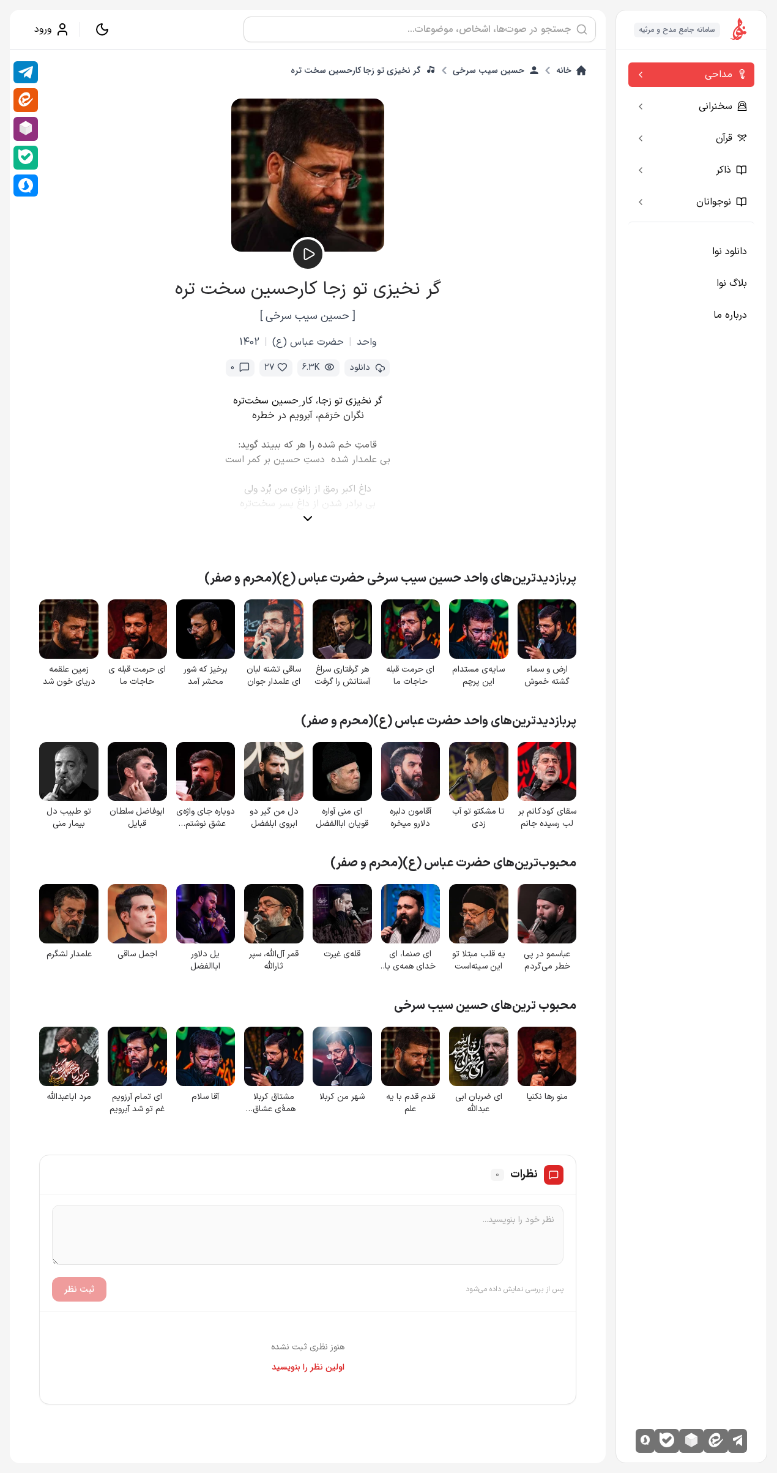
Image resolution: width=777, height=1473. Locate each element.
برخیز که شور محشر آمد (206, 676)
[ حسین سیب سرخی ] (307, 316)
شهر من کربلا (342, 1097)
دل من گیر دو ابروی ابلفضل (274, 818)
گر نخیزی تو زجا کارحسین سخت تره (356, 70)
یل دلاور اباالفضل (205, 960)
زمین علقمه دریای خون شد (69, 676)
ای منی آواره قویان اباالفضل (342, 818)
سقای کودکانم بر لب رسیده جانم (547, 818)
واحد (366, 342)
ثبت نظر (79, 1289)
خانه (563, 70)
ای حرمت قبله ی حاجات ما (137, 676)
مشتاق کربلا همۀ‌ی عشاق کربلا (274, 1103)
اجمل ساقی (137, 954)
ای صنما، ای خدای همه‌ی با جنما (410, 960)
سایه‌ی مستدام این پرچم (478, 676)
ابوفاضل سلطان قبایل (137, 818)
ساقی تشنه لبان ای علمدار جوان (274, 676)
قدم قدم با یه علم (410, 1103)
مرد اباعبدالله (69, 1097)
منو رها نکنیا (547, 1097)
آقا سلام (205, 1097)
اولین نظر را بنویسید (308, 1367)
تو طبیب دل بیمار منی (68, 818)
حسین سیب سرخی (488, 70)
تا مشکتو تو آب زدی (478, 818)
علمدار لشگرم (69, 954)
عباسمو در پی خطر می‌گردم (547, 960)
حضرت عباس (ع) (308, 342)
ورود (42, 29)
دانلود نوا (729, 251)
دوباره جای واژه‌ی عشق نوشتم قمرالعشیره (205, 818)
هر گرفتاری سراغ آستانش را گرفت (342, 676)
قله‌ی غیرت (342, 954)
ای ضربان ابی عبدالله (478, 1103)
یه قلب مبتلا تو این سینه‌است (478, 960)
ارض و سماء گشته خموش (547, 676)
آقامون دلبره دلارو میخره (410, 818)
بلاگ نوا (731, 283)
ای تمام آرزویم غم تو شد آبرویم (137, 1103)
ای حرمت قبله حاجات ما (410, 676)
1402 (249, 342)
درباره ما (730, 315)
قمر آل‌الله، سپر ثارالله (274, 960)
